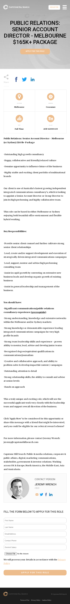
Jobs (38, 16)
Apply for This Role (35, 51)
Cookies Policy (46, 600)
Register (54, 7)
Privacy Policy (35, 600)
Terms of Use (24, 600)
